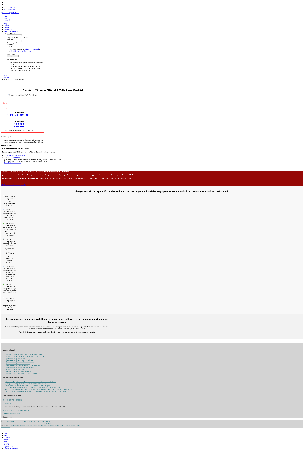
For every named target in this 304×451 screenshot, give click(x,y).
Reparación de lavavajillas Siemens (18, 356)
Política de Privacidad (31, 49)
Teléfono (11, 39)
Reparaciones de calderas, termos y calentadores (23, 366)
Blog (5, 24)
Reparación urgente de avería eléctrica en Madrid (23, 373)
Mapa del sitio (44, 425)
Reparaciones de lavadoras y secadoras (19, 360)
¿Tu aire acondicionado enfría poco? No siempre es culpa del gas (27, 386)
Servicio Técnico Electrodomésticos (17, 425)
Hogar (6, 18)
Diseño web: (3, 427)
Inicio (5, 16)
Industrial (7, 20)
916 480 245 (7, 400)
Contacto (7, 27)
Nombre (10, 33)
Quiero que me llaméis (13, 56)
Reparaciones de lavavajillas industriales (20, 368)
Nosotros (7, 26)
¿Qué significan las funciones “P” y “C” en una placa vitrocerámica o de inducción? (32, 387)
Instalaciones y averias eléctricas (33, 425)
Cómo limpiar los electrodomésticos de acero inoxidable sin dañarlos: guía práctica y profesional (38, 389)
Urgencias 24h (8, 29)
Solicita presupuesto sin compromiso (13, 185)
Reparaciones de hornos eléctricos (18, 364)
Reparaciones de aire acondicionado (18, 371)
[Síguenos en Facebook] (12, 417)
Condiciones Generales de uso (21, 51)
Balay (31, 354)
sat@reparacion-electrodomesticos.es (16, 410)
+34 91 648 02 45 (9, 8)
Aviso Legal (62, 425)
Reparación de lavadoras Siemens (17, 354)
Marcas (6, 22)
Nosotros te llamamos (11, 31)
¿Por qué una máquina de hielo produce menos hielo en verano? (27, 384)
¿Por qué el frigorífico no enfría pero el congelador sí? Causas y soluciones (30, 382)
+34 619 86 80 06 (9, 9)
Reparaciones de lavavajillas (15, 358)
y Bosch (40, 354)
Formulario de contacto (12, 163)
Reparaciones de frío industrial (16, 369)
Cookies (78, 425)
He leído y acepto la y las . (24, 50)
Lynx (35, 354)
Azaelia (8, 427)
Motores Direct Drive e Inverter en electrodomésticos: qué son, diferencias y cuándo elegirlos (37, 391)
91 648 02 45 (12, 115)
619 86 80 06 (25, 115)
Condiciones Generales (53, 425)
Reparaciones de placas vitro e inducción (20, 362)
